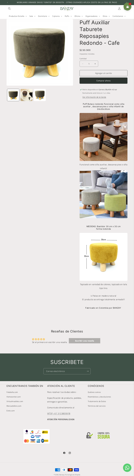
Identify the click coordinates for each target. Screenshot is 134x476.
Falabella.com (12, 392)
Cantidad (83, 58)
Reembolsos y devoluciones (99, 396)
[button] (9, 8)
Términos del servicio (97, 405)
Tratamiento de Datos (97, 401)
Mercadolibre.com (14, 405)
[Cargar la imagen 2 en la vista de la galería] (27, 95)
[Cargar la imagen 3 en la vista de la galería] (40, 95)
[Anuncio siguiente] (126, 2)
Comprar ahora (103, 80)
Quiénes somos (94, 392)
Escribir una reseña (84, 340)
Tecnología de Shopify (72, 475)
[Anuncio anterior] (7, 2)
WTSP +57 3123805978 (58, 413)
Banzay (62, 475)
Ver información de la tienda (94, 97)
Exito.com (11, 410)
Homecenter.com (14, 396)
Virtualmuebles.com (15, 401)
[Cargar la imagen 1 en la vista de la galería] (13, 95)
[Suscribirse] (87, 371)
